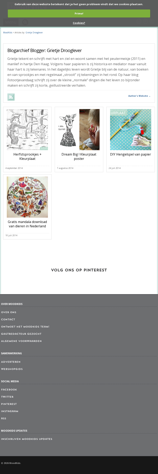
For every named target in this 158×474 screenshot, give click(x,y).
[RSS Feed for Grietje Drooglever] (11, 99)
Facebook (9, 390)
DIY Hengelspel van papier (130, 154)
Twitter (7, 397)
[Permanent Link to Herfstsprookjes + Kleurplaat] (27, 151)
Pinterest (9, 404)
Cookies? (79, 23)
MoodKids (7, 32)
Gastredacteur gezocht (21, 334)
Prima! (79, 13)
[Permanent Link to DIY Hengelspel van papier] (130, 151)
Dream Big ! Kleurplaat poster (79, 156)
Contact (8, 319)
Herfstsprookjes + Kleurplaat (27, 156)
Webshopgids (12, 369)
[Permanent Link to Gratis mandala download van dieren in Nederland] (27, 218)
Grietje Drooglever (34, 32)
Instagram (9, 411)
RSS (3, 418)
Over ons (8, 312)
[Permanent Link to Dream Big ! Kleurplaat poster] (79, 151)
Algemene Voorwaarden (21, 341)
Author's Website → (139, 95)
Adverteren (11, 362)
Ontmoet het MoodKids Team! (25, 327)
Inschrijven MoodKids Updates (26, 439)
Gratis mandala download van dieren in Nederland (27, 224)
